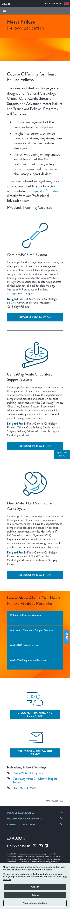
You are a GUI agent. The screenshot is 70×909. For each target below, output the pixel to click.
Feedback (66, 637)
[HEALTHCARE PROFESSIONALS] (61, 818)
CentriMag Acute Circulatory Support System (35, 781)
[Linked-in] (46, 846)
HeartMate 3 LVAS (24, 788)
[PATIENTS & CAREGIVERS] (61, 824)
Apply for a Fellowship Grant (35, 753)
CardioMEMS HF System (28, 773)
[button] (64, 11)
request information (46, 190)
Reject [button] (35, 895)
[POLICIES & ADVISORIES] (61, 812)
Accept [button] (35, 887)
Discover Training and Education (35, 714)
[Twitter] (35, 846)
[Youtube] (41, 846)
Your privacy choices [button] (35, 903)
